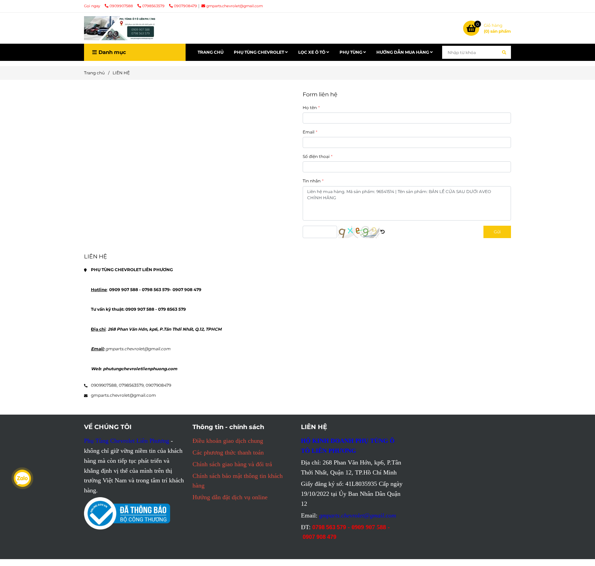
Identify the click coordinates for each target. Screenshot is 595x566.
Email (308, 132)
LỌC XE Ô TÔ (312, 52)
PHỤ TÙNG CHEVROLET (259, 52)
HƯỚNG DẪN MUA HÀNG (403, 52)
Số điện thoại (316, 156)
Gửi (497, 231)
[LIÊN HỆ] (120, 28)
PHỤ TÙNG (351, 52)
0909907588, (104, 385)
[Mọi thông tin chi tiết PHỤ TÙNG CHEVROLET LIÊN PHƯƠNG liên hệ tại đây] (382, 231)
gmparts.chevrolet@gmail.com (234, 6)
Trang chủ (94, 72)
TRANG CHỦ (210, 52)
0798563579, (132, 385)
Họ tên (310, 107)
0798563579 (154, 6)
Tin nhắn (312, 180)
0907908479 (185, 6)
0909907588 (121, 6)
